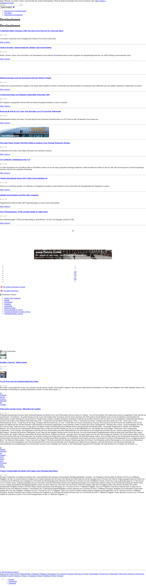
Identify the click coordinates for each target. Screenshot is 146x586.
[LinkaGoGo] (104, 574)
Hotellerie (7, 304)
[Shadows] (17, 576)
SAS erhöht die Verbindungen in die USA (15, 159)
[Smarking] (32, 576)
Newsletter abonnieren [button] (10, 291)
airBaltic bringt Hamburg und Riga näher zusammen (19, 195)
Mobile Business (9, 308)
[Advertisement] (73, 67)
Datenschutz (13, 581)
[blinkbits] (34, 574)
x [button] (105, 1)
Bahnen (7, 300)
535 (75, 274)
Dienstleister (8, 302)
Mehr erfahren (100, 1)
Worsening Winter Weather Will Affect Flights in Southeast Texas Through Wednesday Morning (35, 143)
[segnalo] (59, 576)
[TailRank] (46, 576)
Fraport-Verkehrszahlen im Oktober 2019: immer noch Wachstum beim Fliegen (29, 471)
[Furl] (16, 574)
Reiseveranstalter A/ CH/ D (13, 310)
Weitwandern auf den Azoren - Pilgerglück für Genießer (20, 409)
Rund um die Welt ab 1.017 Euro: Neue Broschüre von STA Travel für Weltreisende (30, 111)
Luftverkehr (8, 306)
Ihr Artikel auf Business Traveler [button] (14, 287)
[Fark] (85, 574)
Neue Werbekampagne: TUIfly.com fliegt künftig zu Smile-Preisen (24, 212)
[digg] (11, 574)
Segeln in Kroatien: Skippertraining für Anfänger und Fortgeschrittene (25, 47)
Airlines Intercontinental (12, 298)
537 (75, 277)
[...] (1, 368)
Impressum (12, 583)
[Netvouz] (131, 574)
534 (75, 272)
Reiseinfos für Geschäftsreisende (15, 11)
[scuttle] (10, 576)
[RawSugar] (139, 574)
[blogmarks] (51, 574)
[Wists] (53, 576)
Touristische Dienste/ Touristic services (17, 312)
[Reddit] (3, 576)
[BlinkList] (43, 574)
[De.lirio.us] (78, 574)
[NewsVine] (122, 574)
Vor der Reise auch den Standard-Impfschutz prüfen (19, 381)
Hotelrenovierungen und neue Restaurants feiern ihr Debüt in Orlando (25, 78)
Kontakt (11, 579)
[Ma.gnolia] (113, 574)
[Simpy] (24, 576)
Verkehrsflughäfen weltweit (13, 314)
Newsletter (8, 13)
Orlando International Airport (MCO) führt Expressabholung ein (23, 178)
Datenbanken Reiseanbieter (13, 15)
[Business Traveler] (7, 3)
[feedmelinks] (93, 574)
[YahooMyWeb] (25, 574)
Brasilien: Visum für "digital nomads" (14, 362)
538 (75, 279)
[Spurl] (39, 576)
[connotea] (70, 574)
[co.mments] (61, 574)
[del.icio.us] (4, 574)
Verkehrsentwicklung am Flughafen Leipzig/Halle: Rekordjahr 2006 (24, 95)
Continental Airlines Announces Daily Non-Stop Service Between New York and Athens (31, 31)
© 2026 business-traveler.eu (9, 572)
